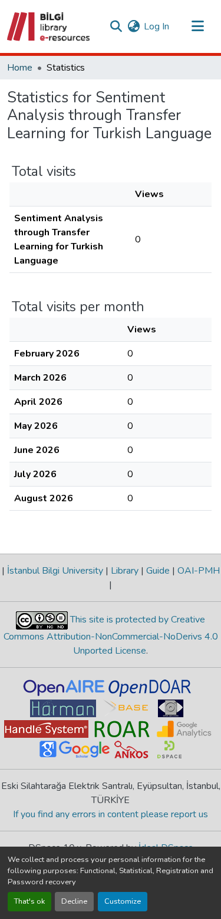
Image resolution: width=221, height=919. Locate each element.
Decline (74, 901)
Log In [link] (156, 26)
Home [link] (19, 67)
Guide (158, 570)
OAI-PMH (197, 570)
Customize (122, 901)
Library (124, 570)
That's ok (29, 901)
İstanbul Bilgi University (55, 570)
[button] (49, 26)
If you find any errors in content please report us (110, 814)
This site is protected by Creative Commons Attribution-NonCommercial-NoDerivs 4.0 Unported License (111, 635)
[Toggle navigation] (197, 26)
